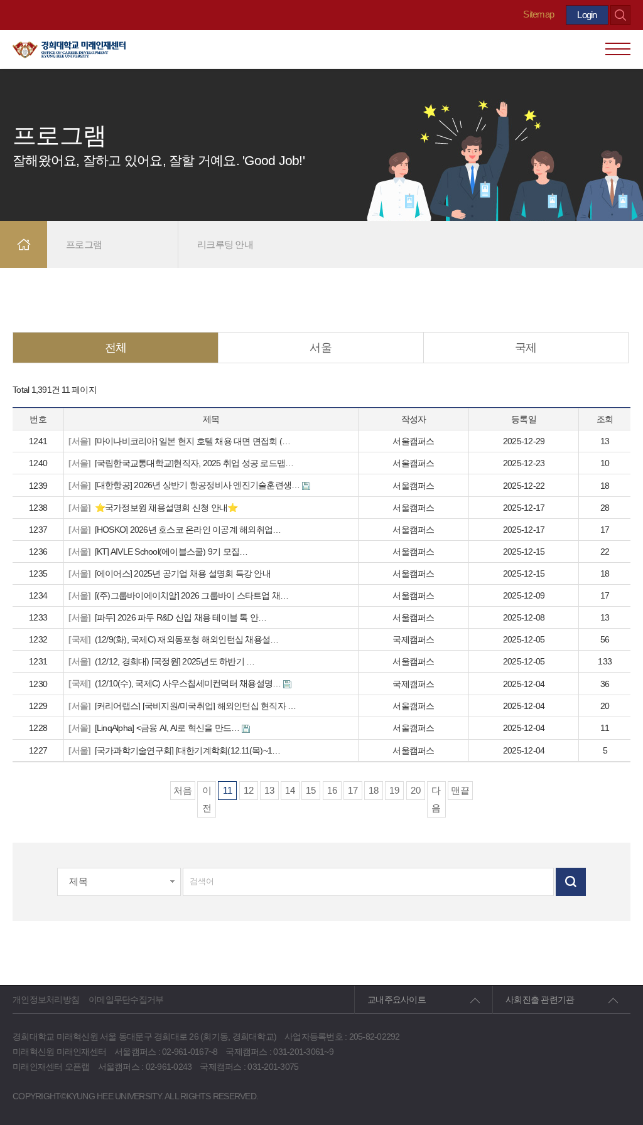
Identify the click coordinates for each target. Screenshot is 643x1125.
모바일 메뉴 (617, 49)
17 (353, 790)
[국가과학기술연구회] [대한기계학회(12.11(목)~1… (174, 750)
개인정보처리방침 (46, 999)
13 (269, 790)
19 (394, 790)
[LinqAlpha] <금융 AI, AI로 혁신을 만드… (154, 728)
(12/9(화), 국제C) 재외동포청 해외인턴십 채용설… (173, 639)
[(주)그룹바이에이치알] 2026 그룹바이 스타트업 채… (178, 595)
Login (587, 14)
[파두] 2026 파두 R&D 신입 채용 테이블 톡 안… (167, 617)
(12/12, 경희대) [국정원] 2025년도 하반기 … (161, 661)
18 (374, 790)
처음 (182, 790)
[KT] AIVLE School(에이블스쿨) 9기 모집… (157, 551)
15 (311, 790)
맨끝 (460, 790)
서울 (321, 347)
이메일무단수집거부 (126, 999)
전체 (116, 347)
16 (332, 790)
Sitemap (538, 14)
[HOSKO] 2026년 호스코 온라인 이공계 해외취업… (174, 529)
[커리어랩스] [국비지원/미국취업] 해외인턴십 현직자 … (182, 705)
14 (290, 790)
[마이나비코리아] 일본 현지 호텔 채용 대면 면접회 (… (179, 441)
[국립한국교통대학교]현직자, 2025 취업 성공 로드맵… (180, 463)
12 (249, 790)
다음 (436, 799)
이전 (207, 799)
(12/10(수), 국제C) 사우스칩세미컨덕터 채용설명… (175, 683)
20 (416, 790)
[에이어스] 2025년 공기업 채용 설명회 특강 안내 (169, 573)
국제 (526, 347)
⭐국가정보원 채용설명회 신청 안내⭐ (152, 507)
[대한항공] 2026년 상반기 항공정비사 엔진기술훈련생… (184, 485)
